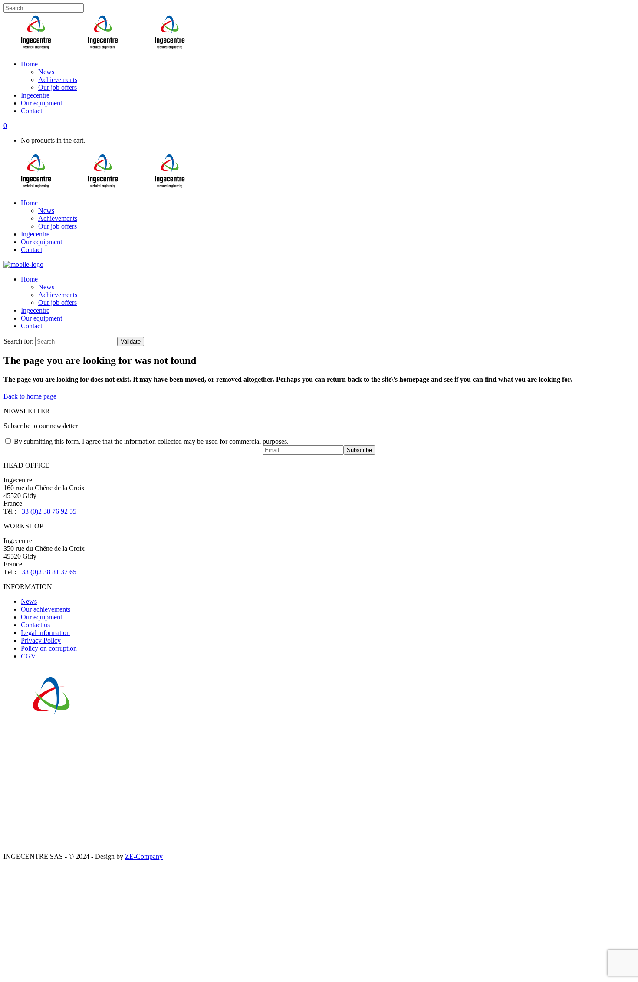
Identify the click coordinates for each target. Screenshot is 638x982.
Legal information (45, 632)
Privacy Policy (41, 640)
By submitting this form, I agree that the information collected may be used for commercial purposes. (151, 441)
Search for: (18, 341)
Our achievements (45, 609)
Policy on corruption (49, 648)
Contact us (35, 624)
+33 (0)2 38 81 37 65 (47, 572)
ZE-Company (144, 856)
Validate (131, 341)
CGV (28, 656)
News (29, 601)
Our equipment (41, 617)
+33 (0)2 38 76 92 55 (47, 511)
